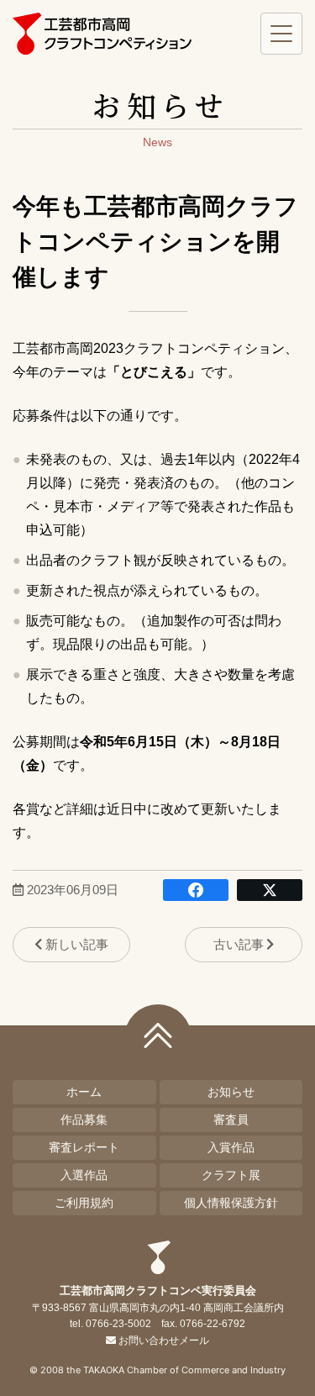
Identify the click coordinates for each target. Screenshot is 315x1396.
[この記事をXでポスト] (269, 890)
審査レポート (84, 1147)
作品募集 (84, 1119)
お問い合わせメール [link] (163, 1340)
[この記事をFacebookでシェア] (195, 890)
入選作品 (84, 1175)
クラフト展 (231, 1175)
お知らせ (231, 1091)
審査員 (231, 1119)
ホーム (84, 1091)
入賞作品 (231, 1147)
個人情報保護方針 (231, 1202)
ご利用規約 (84, 1202)
